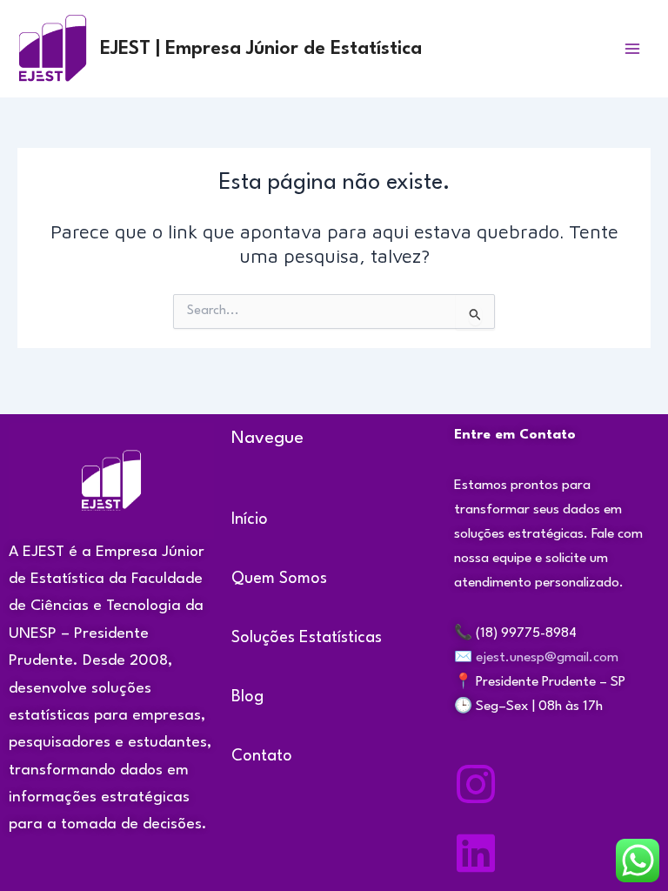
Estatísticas (340, 638)
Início (249, 519)
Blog (247, 697)
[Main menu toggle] (632, 48)
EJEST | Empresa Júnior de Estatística (261, 48)
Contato (261, 756)
